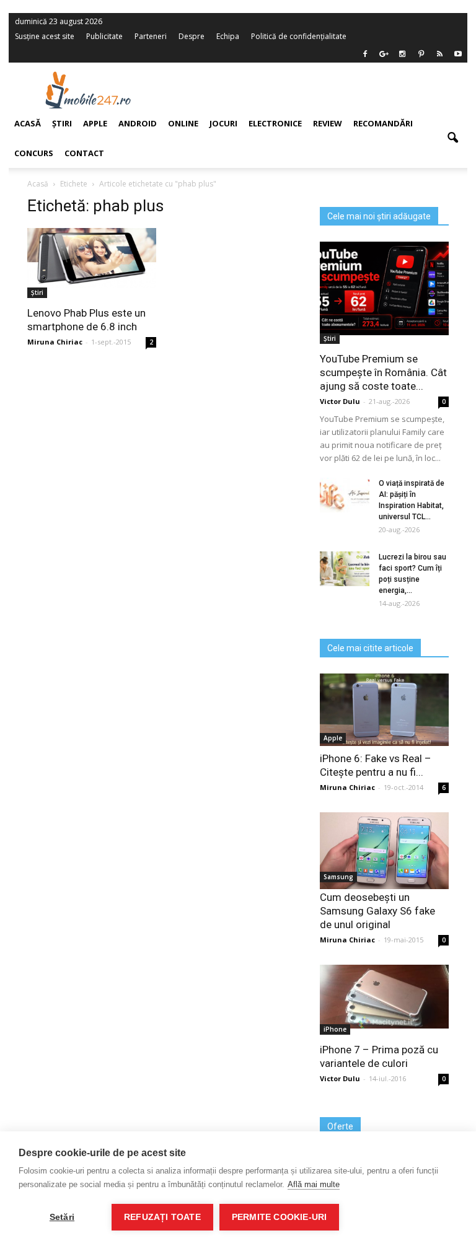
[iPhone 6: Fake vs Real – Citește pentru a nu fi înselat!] (384, 709)
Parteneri (150, 36)
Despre (191, 36)
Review (327, 123)
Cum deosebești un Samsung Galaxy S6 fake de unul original (377, 911)
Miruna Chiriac (347, 787)
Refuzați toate (162, 1217)
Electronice (275, 123)
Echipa (227, 36)
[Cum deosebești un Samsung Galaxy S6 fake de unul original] (384, 850)
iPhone (335, 1029)
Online (183, 123)
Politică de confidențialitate (298, 36)
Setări (62, 1217)
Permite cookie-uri (279, 1217)
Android (137, 123)
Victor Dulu (340, 401)
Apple (333, 738)
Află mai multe (314, 1184)
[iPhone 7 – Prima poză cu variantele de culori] (384, 997)
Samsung (338, 876)
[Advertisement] (317, 89)
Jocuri (223, 123)
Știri (330, 338)
